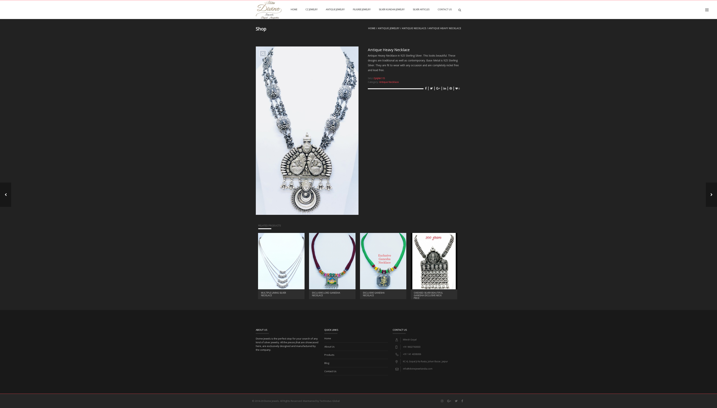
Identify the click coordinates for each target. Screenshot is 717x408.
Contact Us (445, 9)
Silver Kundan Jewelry (392, 9)
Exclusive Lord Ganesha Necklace (326, 294)
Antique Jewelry (335, 9)
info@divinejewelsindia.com (417, 368)
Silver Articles (421, 9)
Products (329, 354)
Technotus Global (330, 401)
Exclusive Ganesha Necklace (374, 294)
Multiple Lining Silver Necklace (273, 294)
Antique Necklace (414, 28)
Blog (326, 363)
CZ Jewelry (311, 9)
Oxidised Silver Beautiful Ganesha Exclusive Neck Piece (428, 295)
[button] (263, 53)
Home (294, 9)
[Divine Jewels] (268, 9)
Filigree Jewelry (362, 9)
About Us (329, 346)
